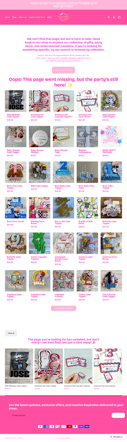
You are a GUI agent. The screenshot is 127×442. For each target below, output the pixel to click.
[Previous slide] (7, 366)
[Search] (108, 17)
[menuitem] (49, 17)
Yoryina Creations (17, 438)
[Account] (114, 17)
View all (11, 333)
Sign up (118, 415)
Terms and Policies (63, 438)
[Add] (29, 379)
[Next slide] (30, 366)
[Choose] (88, 379)
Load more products (63, 308)
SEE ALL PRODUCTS (63, 70)
